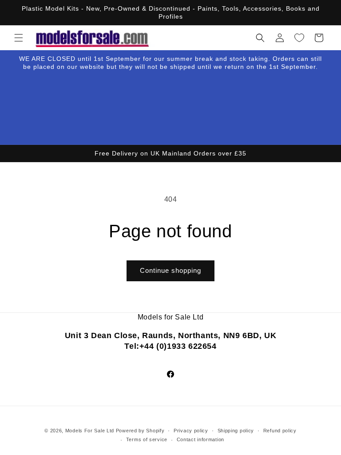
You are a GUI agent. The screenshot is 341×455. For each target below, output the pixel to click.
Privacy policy (191, 430)
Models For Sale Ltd (89, 430)
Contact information (200, 439)
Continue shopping (170, 270)
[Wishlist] (299, 38)
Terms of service (146, 439)
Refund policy (280, 430)
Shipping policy (236, 430)
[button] (18, 38)
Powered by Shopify (140, 430)
